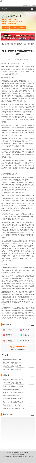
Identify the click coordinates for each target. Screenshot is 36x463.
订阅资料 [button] (6, 27)
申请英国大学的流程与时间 (11, 389)
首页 (5, 9)
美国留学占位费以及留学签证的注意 (13, 408)
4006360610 (12, 23)
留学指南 (10, 44)
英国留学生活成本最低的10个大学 (13, 380)
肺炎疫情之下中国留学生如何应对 (13, 392)
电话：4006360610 (18, 346)
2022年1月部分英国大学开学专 (12, 383)
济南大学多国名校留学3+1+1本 (12, 360)
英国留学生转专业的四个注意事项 (13, 386)
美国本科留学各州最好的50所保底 (13, 402)
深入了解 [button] (14, 27)
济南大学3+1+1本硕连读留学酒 (12, 369)
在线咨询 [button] (22, 27)
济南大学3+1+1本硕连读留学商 (12, 366)
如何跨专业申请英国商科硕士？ (12, 399)
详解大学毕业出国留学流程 (11, 395)
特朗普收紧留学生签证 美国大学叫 (13, 405)
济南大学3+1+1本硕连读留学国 (12, 363)
